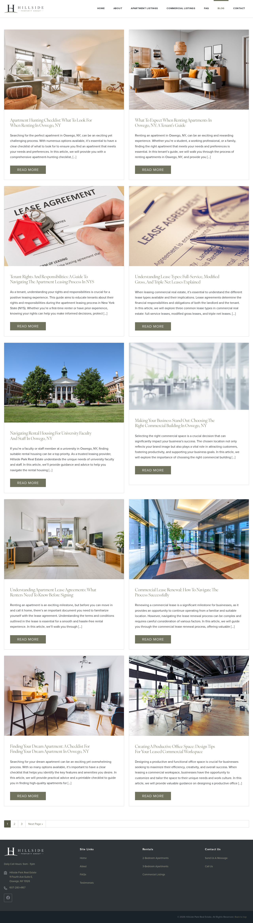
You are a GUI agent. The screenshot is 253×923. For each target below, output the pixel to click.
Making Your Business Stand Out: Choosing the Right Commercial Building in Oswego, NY (175, 422)
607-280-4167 (17, 887)
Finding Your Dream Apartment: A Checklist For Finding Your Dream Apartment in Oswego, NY (50, 748)
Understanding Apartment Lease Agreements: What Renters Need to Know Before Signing (53, 592)
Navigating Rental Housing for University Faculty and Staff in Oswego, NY (50, 435)
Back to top (241, 916)
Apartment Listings (144, 8)
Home (101, 8)
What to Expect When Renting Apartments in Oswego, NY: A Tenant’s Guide (173, 122)
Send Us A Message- (216, 858)
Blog (221, 8)
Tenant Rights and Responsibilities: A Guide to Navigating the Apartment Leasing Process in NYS (52, 279)
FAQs (83, 874)
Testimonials (87, 882)
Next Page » (35, 824)
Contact (239, 8)
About (117, 8)
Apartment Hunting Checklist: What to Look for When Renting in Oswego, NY (51, 122)
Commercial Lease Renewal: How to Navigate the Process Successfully (176, 592)
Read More (28, 169)
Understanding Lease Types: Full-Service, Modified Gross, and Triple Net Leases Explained (177, 279)
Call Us (209, 866)
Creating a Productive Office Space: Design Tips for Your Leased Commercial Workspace (175, 748)
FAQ (206, 8)
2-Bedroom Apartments (156, 858)
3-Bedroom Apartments (155, 866)
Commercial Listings (181, 8)
